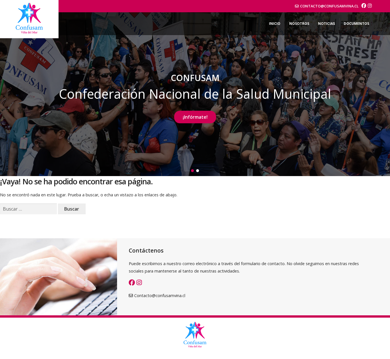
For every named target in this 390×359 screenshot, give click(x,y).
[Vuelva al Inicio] (29, 19)
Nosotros (299, 23)
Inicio (274, 23)
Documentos (356, 23)
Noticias (326, 23)
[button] (192, 170)
